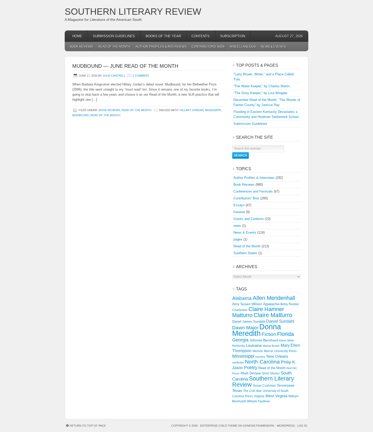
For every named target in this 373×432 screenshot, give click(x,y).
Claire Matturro (272, 315)
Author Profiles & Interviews (161, 46)
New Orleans (277, 356)
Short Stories (271, 373)
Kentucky (238, 346)
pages (237, 239)
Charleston (239, 310)
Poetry (250, 367)
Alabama (242, 298)
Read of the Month (114, 46)
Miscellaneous (243, 46)
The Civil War (252, 391)
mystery (260, 356)
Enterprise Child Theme (218, 425)
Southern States (245, 253)
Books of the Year (163, 36)
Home (77, 36)
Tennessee (285, 385)
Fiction (269, 334)
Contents (201, 36)
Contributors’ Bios (208, 46)
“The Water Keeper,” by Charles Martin (261, 86)
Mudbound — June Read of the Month (125, 66)
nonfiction (238, 362)
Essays (239, 205)
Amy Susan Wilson (247, 304)
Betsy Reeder (289, 304)
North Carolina (262, 362)
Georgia (240, 339)
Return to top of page (88, 425)
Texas (237, 390)
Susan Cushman (264, 385)
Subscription (232, 36)
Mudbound (80, 115)
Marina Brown (271, 345)
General (239, 212)
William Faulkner (258, 401)
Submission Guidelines (114, 36)
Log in (302, 425)
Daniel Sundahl (280, 321)
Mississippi (213, 110)
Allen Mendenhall (274, 298)
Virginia (259, 396)
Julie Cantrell (114, 75)
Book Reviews (81, 46)
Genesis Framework (258, 425)
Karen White (286, 340)
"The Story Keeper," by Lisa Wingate (260, 93)
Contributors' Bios (246, 198)
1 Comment (140, 75)
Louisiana (254, 345)
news (237, 226)
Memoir (257, 351)
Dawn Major (245, 327)
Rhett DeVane (251, 373)
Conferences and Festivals (253, 191)
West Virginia (276, 396)
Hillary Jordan (192, 110)
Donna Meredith (256, 329)
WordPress (286, 425)
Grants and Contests (248, 219)
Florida (285, 334)
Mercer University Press (280, 351)
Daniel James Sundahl (248, 321)
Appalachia (271, 304)
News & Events (273, 46)
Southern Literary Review (133, 11)
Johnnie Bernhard (263, 340)
